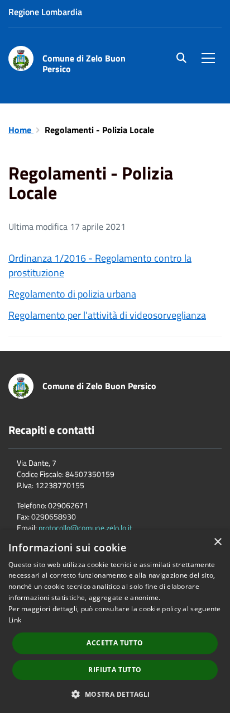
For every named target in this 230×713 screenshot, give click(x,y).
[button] (115, 693)
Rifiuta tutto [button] (114, 669)
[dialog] (115, 621)
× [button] (217, 542)
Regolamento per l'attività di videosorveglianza (107, 315)
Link (14, 620)
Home (20, 129)
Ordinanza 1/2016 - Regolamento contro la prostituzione (99, 265)
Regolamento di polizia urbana (72, 293)
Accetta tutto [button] (115, 643)
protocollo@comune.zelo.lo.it (85, 527)
